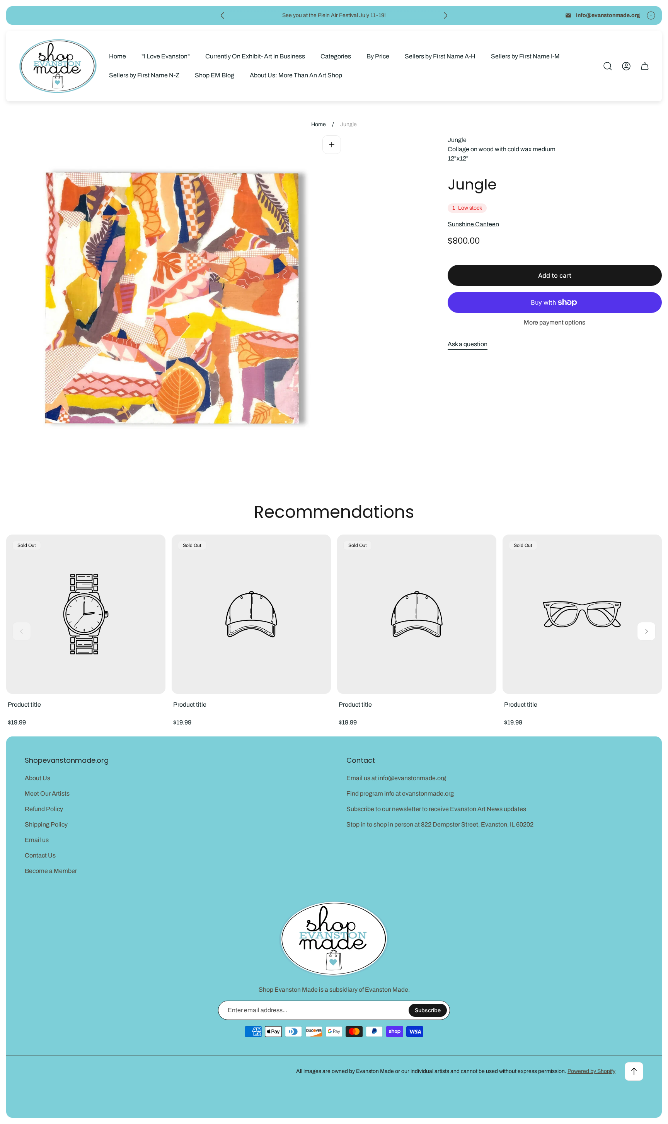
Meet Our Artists (47, 793)
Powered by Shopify (591, 1071)
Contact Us (40, 855)
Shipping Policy (46, 824)
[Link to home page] (334, 939)
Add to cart (554, 275)
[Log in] (626, 66)
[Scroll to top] (634, 1071)
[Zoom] (331, 144)
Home (318, 124)
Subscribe (428, 1010)
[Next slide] (445, 15)
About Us (37, 778)
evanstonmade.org (428, 793)
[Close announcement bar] (651, 15)
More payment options (554, 322)
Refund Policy (44, 809)
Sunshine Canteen (473, 224)
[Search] (607, 66)
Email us (37, 840)
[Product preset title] (85, 614)
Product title (24, 704)
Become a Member (51, 871)
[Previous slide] (222, 15)
